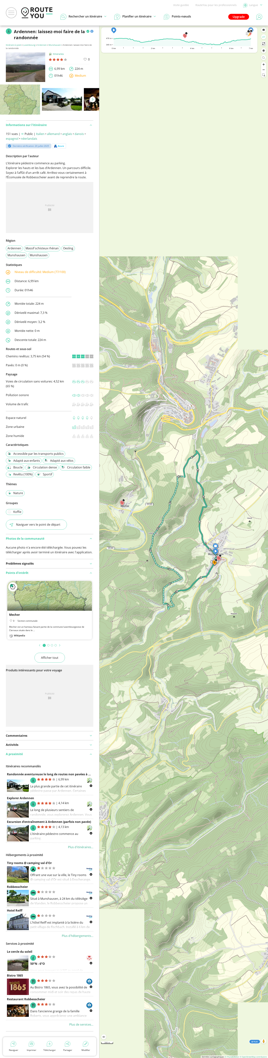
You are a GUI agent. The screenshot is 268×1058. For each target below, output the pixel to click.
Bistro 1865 (15, 975)
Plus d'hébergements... (77, 936)
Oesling (68, 248)
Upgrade (239, 17)
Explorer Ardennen (20, 798)
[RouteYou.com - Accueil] (37, 12)
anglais (67, 134)
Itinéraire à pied (13, 45)
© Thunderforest (232, 1056)
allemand (53, 134)
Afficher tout (49, 658)
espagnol (12, 139)
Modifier (85, 1050)
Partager (67, 1050)
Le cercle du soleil (19, 952)
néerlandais (29, 139)
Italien (40, 134)
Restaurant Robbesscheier (26, 999)
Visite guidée (181, 5)
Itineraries (58, 54)
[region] (183, 541)
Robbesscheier (17, 887)
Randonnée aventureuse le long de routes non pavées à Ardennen (55, 774)
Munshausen (55, 45)
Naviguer (13, 1050)
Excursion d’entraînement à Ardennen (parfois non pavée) (49, 822)
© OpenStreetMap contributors (253, 1056)
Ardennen (42, 45)
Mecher (14, 615)
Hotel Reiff (14, 910)
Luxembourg (29, 45)
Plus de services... (81, 1024)
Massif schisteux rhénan (42, 248)
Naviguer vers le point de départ (38, 525)
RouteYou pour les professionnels (216, 5)
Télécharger (49, 1050)
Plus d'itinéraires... (80, 847)
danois (79, 134)
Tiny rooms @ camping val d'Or (29, 863)
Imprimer (31, 1050)
